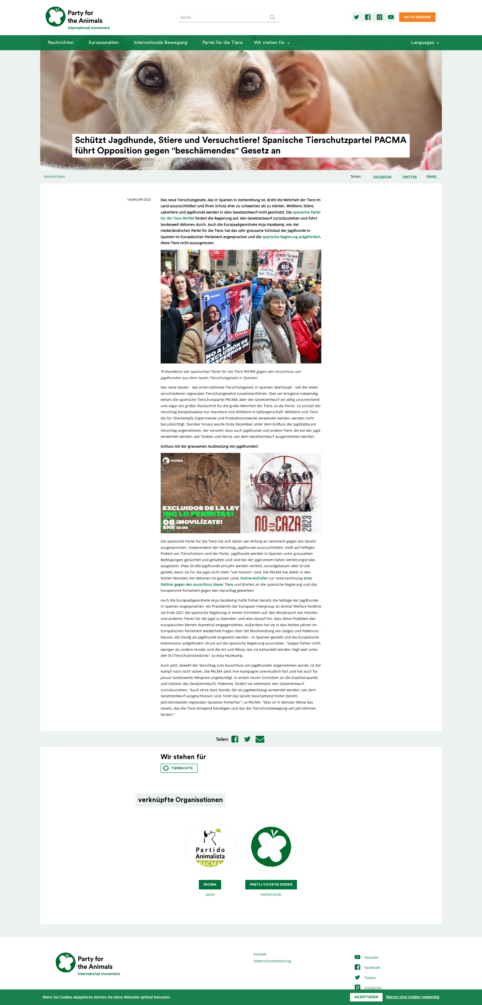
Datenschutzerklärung (272, 961)
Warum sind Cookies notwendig (412, 996)
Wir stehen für (269, 42)
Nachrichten (61, 42)
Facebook (372, 967)
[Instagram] (379, 17)
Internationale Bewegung (160, 42)
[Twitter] (356, 17)
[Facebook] (368, 17)
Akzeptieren (366, 997)
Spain (210, 889)
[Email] (260, 739)
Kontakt (260, 954)
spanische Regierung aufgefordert (291, 236)
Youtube (371, 957)
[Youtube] (391, 17)
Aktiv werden (417, 17)
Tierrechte (182, 768)
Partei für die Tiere (222, 42)
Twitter (370, 977)
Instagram (373, 987)
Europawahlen (104, 42)
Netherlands (271, 889)
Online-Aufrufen (254, 578)
